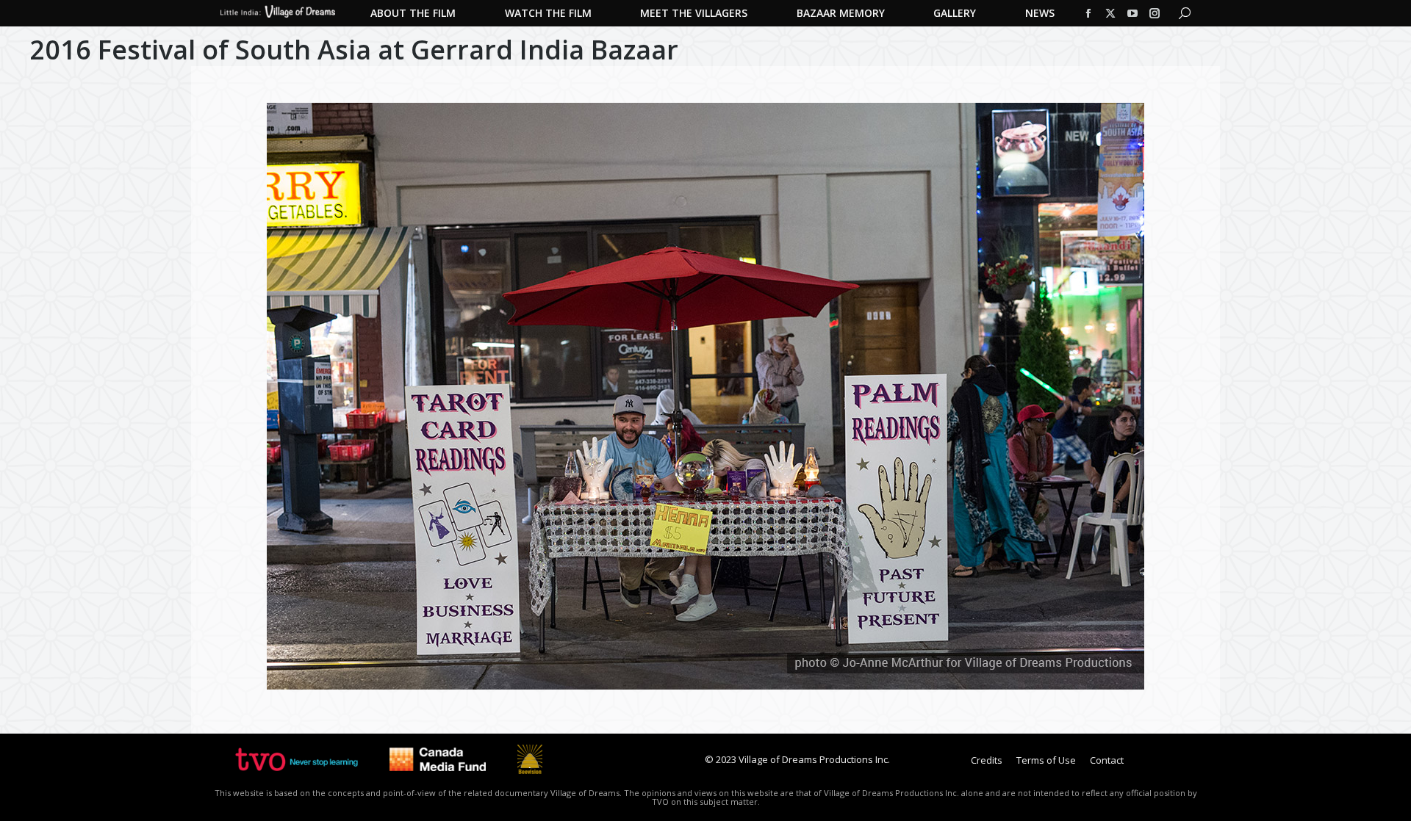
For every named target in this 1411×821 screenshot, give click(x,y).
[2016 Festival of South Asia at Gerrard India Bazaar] (705, 396)
